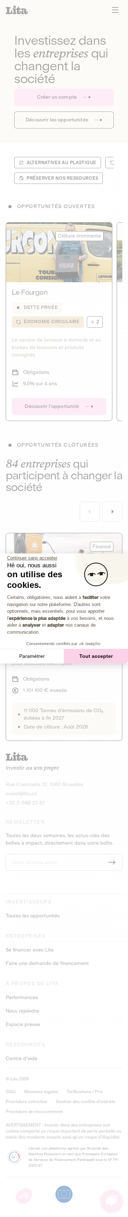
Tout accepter (96, 656)
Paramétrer (32, 656)
